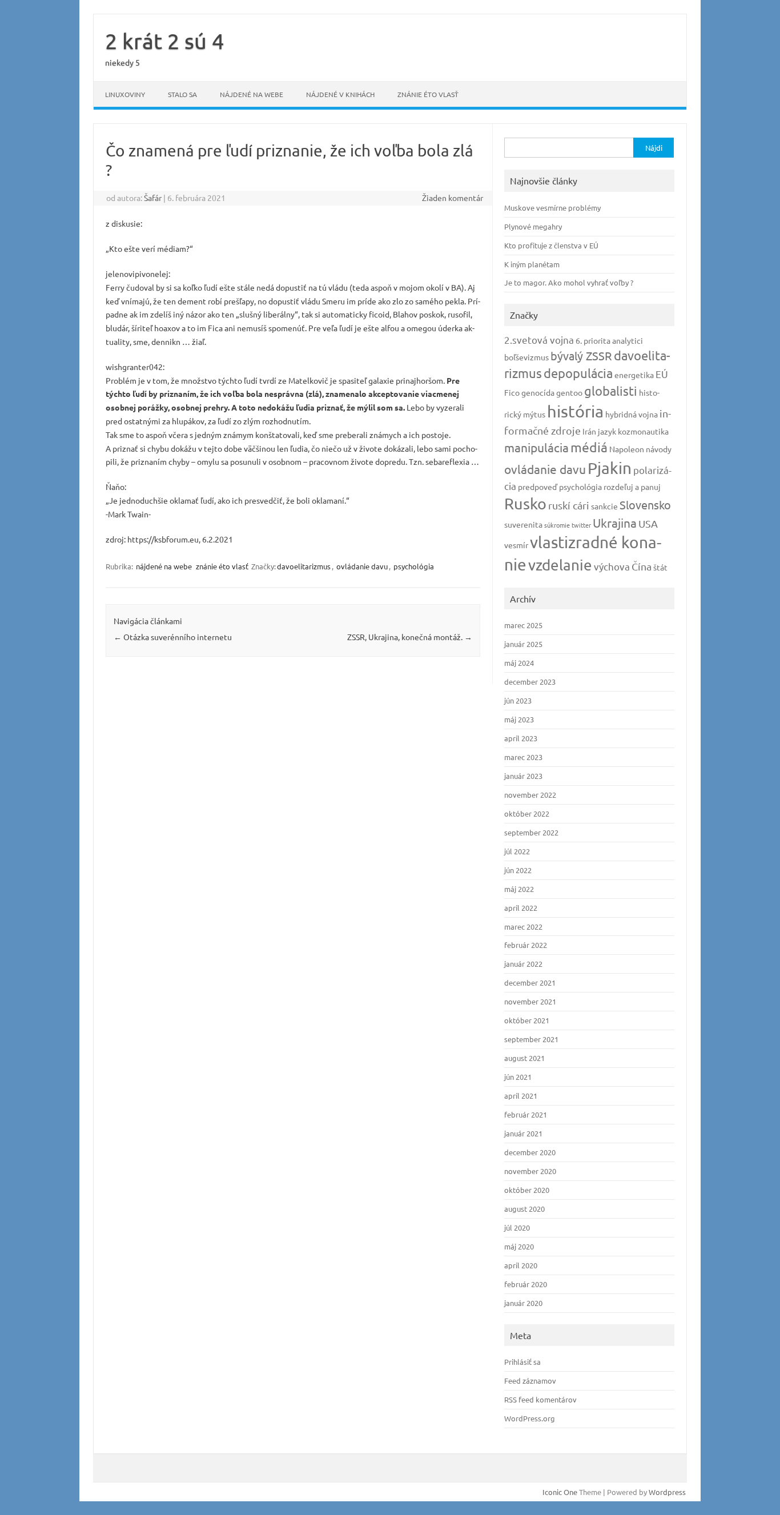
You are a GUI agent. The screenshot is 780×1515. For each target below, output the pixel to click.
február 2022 (525, 945)
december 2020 (530, 1152)
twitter (581, 524)
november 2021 (530, 1001)
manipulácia (536, 447)
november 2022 (530, 794)
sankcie (604, 506)
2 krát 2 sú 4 (164, 40)
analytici (627, 340)
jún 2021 (518, 1077)
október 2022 (526, 813)
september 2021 (531, 1039)
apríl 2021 (520, 1095)
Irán (589, 431)
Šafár (153, 197)
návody (659, 449)
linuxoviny (125, 94)
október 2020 (526, 1190)
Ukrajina (615, 522)
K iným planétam (532, 264)
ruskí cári (568, 505)
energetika (634, 374)
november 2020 (530, 1171)
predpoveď (537, 486)
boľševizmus (526, 357)
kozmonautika (643, 431)
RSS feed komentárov (540, 1399)
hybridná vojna (631, 414)
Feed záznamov (530, 1380)
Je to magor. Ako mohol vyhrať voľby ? (568, 282)
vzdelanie (560, 565)
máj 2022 (519, 889)
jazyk (607, 431)
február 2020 (525, 1284)
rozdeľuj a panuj (632, 486)
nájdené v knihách (340, 94)
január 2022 (523, 964)
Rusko (525, 503)
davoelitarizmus (304, 566)
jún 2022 (518, 870)
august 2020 (524, 1208)
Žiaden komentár (452, 197)
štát (660, 567)
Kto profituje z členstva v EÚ (551, 245)
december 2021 (530, 982)
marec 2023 (523, 757)
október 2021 (526, 1020)
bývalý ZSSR (581, 355)
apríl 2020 (520, 1265)
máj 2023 (519, 719)
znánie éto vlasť (428, 94)
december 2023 (530, 681)
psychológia (413, 566)
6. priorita (593, 340)
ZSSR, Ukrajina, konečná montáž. (409, 637)
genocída (537, 392)
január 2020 (523, 1303)
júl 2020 (517, 1227)
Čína (642, 566)
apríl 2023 (520, 738)
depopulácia (578, 372)
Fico (512, 392)
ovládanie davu (362, 566)
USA (648, 523)
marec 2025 (523, 625)
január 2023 (523, 776)
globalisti (610, 390)
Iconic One (559, 1492)
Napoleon (626, 449)
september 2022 (531, 832)
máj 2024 (519, 663)
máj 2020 (519, 1246)
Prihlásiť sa (522, 1362)
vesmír (516, 545)
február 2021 (525, 1114)
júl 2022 (517, 851)
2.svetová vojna (539, 339)
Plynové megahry (533, 226)
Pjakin (610, 468)
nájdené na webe (251, 94)
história (575, 411)
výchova (612, 566)
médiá (589, 447)
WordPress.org (529, 1418)
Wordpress (667, 1492)
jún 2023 (518, 700)
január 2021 (523, 1133)
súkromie (557, 524)
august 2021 (524, 1058)
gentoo (569, 392)
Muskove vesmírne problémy (552, 207)
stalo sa (182, 94)
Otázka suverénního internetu (173, 637)
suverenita (523, 524)
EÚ (662, 374)
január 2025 (523, 644)
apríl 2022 (520, 908)
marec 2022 (523, 926)
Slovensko (645, 504)
